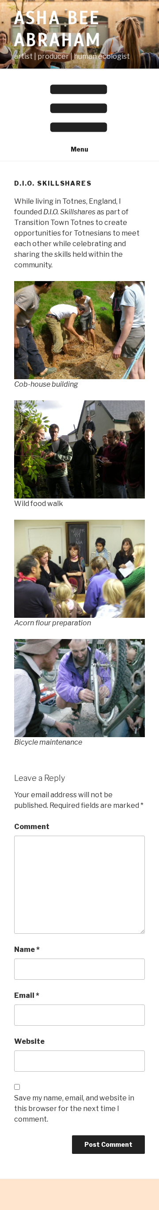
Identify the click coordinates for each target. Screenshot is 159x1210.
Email (26, 995)
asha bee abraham (58, 29)
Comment (31, 826)
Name (27, 949)
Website (29, 1041)
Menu (79, 149)
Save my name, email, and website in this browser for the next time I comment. (74, 1108)
